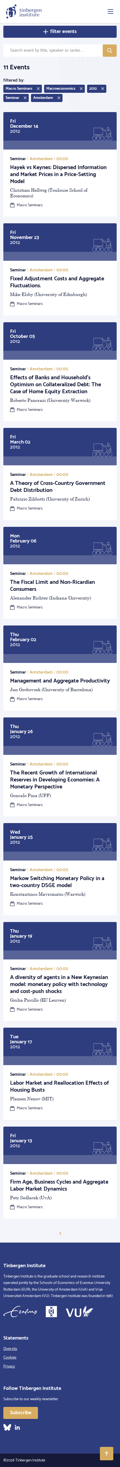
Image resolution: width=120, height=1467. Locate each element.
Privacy (9, 1366)
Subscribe (20, 1413)
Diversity (10, 1349)
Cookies (9, 1357)
